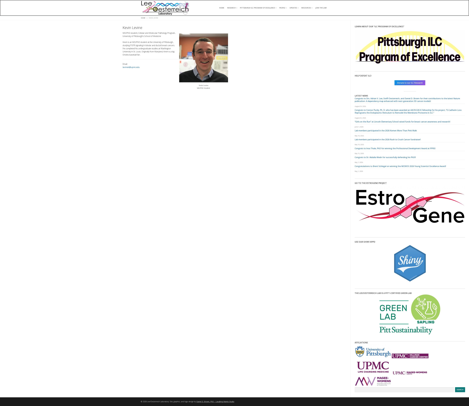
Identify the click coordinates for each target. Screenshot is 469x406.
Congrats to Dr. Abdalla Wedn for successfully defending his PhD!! (385, 157)
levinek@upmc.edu (131, 67)
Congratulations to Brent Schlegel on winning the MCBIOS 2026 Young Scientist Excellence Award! (400, 166)
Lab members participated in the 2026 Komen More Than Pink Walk (386, 130)
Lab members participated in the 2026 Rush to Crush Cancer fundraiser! (388, 139)
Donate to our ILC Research (410, 82)
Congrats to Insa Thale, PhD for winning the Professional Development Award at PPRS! (395, 148)
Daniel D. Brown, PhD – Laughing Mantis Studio (215, 401)
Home (143, 18)
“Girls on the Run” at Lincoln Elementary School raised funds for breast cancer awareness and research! (402, 121)
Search (460, 389)
